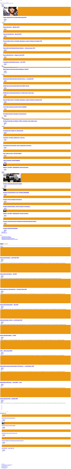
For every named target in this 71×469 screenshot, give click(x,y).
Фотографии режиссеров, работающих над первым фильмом (14, 113)
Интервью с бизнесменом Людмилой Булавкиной (12, 183)
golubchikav (5, 19)
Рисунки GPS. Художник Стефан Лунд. (6, 236)
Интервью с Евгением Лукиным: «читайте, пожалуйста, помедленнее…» (17, 206)
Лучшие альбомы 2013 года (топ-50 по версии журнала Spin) (14, 17)
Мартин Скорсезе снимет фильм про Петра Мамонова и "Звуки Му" (16, 69)
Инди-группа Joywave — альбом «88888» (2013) (8, 448)
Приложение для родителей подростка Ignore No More (8, 238)
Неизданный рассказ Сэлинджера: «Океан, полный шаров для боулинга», (17, 145)
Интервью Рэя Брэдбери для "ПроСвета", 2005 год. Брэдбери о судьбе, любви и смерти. (20, 121)
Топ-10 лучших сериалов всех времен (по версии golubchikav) (15, 106)
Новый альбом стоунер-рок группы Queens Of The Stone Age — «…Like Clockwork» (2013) (17, 366)
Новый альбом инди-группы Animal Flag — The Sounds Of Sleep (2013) (13, 289)
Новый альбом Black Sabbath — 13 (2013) (8, 335)
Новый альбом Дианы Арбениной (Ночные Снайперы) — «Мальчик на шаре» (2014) (19, 48)
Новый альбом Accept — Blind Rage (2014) (11, 27)
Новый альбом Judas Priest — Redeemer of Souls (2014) (13, 55)
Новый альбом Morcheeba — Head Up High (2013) (9, 257)
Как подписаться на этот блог (6, 465)
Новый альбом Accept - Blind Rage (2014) (6, 237)
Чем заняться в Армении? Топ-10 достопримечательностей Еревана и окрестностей (13, 440)
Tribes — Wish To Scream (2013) (6, 350)
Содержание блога (4, 466)
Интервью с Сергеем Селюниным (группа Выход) (12, 199)
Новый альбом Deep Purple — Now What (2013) (9, 398)
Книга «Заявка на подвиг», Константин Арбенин (12, 153)
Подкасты (3, 4)
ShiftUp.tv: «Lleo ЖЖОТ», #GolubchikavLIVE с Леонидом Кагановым (15, 167)
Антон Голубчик (3, 231)
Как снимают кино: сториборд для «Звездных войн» (13, 130)
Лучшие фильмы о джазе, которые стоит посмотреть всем (9, 433)
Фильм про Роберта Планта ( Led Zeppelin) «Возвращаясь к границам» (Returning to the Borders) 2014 (22, 41)
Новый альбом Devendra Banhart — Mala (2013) (9, 304)
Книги (2, 117)
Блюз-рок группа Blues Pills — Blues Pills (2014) (12, 34)
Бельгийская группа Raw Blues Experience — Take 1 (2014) (14, 62)
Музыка (3, 5)
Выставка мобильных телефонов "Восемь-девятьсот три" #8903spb (10, 239)
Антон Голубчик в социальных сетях (7, 464)
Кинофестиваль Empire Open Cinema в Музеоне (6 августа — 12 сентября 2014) (18, 78)
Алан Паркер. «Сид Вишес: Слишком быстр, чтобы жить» (14, 137)
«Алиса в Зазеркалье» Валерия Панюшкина (11, 160)
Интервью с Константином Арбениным (10, 228)
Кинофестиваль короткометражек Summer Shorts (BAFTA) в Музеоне (16, 85)
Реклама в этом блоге (5, 467)
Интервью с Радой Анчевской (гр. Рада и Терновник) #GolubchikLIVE (16, 192)
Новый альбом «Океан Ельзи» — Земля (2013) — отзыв (11, 382)
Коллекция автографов (4, 232)
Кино (2, 65)
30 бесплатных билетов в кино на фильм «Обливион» (9, 425)
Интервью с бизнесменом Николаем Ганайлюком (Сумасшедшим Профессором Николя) (19, 221)
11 (2, 421)
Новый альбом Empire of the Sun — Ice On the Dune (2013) (11, 320)
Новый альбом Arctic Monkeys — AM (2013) (8, 274)
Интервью (3, 171)
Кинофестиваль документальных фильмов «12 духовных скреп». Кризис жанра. (18, 92)
